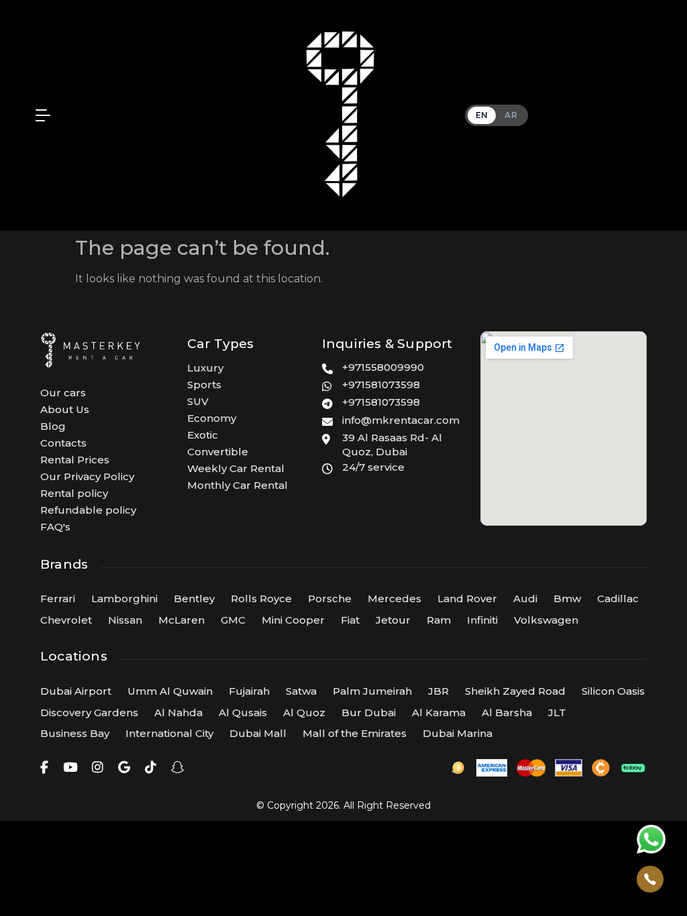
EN (482, 115)
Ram (439, 620)
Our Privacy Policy (87, 476)
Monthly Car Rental (237, 485)
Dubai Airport (75, 691)
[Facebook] (44, 767)
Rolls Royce (261, 598)
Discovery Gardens (89, 712)
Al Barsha (507, 712)
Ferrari (57, 598)
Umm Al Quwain (170, 691)
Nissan (125, 620)
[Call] (650, 879)
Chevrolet (66, 620)
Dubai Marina (457, 733)
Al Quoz (304, 712)
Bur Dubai (368, 712)
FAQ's (55, 526)
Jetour (393, 620)
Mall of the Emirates (355, 733)
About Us (64, 409)
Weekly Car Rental (235, 468)
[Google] (124, 767)
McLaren (181, 620)
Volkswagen (546, 620)
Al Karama (439, 712)
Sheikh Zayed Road (515, 691)
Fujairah (249, 691)
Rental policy (74, 493)
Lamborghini (124, 598)
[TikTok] (150, 767)
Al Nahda (178, 712)
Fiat (350, 620)
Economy (211, 418)
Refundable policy (88, 510)
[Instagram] (97, 767)
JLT (557, 712)
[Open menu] (39, 115)
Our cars (63, 392)
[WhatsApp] (651, 839)
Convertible (217, 451)
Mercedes (394, 598)
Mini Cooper (293, 620)
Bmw (567, 598)
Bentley (194, 598)
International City (169, 733)
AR (511, 115)
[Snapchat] (177, 767)
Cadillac (618, 598)
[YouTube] (70, 767)
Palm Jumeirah (372, 691)
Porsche (330, 598)
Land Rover (467, 598)
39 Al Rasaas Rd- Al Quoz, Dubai (392, 445)
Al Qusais (243, 712)
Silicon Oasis (613, 691)
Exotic (202, 434)
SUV (198, 401)
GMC (233, 620)
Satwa (301, 691)
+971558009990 (383, 367)
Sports (204, 384)
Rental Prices (74, 459)
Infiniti (482, 620)
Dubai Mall (257, 733)
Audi (525, 598)
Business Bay (74, 733)
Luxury (205, 367)
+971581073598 (381, 384)
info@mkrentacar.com (401, 420)
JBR (438, 691)
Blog (53, 426)
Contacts (63, 443)
